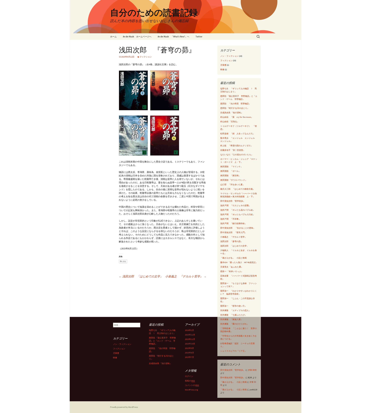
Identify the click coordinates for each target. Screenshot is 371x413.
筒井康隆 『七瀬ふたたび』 (233, 315)
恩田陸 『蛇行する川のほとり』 (234, 108)
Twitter (198, 36)
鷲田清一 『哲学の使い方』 (233, 306)
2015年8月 (189, 352)
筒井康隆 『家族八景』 (231, 319)
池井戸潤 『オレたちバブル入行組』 (237, 214)
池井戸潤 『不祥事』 (230, 219)
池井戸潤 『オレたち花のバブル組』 (237, 210)
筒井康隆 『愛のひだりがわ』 (234, 324)
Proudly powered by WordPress (124, 407)
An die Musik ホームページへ (137, 36)
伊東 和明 (252, 370)
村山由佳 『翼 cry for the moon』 (236, 117)
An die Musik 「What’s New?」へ (173, 36)
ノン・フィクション (229, 56)
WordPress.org (191, 389)
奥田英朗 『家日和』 (230, 175)
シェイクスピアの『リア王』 (233, 351)
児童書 (223, 65)
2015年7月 (189, 357)
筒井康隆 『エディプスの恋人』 (235, 310)
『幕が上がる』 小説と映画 (233, 258)
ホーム (113, 36)
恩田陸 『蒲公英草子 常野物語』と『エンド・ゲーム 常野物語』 (162, 340)
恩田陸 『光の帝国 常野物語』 (235, 103)
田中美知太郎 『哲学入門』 (233, 232)
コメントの (192, 385)
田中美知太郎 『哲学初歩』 (232, 201)
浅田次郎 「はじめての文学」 (141, 276)
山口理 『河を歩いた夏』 (232, 184)
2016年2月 (189, 330)
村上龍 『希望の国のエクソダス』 (236, 145)
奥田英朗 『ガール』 (230, 171)
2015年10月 (190, 343)
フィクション (146, 56)
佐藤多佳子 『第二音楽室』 (232, 150)
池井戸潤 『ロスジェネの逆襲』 (235, 205)
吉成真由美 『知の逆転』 (231, 112)
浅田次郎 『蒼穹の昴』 (231, 241)
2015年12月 (190, 334)
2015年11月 (190, 339)
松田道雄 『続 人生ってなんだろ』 (237, 133)
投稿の (190, 380)
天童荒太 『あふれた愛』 (231, 267)
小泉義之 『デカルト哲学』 (185, 276)
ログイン (189, 376)
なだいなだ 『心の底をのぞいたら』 (236, 154)
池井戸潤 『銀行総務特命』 (233, 223)
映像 (222, 69)
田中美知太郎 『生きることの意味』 (237, 228)
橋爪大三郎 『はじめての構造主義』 (237, 189)
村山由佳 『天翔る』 (229, 121)
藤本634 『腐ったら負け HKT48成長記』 (239, 262)
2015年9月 (189, 348)
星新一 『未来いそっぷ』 (231, 271)
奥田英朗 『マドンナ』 (231, 166)
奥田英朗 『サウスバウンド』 (233, 180)
